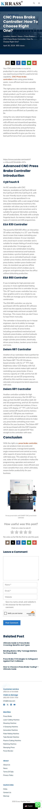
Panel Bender (8, 751)
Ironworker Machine (10, 730)
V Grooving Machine (10, 727)
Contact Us (7, 792)
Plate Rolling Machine (11, 734)
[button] (34, 3)
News (20, 36)
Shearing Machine (9, 723)
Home (13, 36)
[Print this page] (34, 63)
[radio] (12, 532)
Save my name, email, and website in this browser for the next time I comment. (21, 605)
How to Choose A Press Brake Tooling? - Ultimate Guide (21, 668)
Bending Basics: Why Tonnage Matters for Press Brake (20, 652)
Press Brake (29, 36)
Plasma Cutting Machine (12, 740)
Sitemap (6, 796)
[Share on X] (13, 63)
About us (6, 765)
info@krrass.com (9, 701)
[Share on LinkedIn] (24, 63)
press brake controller (28, 443)
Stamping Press (9, 747)
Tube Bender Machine (11, 737)
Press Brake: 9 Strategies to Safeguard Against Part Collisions (20, 660)
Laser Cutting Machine (11, 720)
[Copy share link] (7, 63)
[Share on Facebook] (18, 63)
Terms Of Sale (8, 772)
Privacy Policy (8, 775)
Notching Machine (9, 744)
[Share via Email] (29, 63)
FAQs (5, 789)
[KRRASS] (12, 3)
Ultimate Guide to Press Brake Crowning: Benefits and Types (16, 644)
